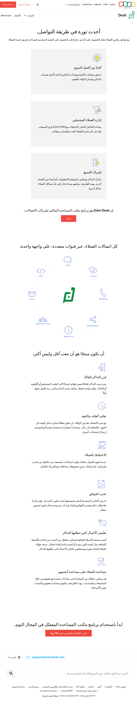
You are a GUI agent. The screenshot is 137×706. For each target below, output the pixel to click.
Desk (122, 15)
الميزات (30, 15)
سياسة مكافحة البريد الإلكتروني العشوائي (57, 687)
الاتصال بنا (108, 687)
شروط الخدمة (33, 687)
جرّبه (68, 218)
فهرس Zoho (120, 687)
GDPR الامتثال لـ (67, 691)
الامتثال (91, 687)
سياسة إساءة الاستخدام (48, 691)
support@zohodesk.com (48, 657)
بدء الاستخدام (8, 4)
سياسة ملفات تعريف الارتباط (86, 691)
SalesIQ (97, 4)
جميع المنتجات (74, 4)
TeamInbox (87, 4)
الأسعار (17, 15)
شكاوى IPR (80, 687)
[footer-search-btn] (11, 673)
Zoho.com (127, 4)
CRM (105, 4)
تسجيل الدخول (25, 4)
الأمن (99, 687)
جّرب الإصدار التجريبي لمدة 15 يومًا (68, 633)
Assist (112, 4)
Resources (6, 15)
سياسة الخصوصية (18, 687)
